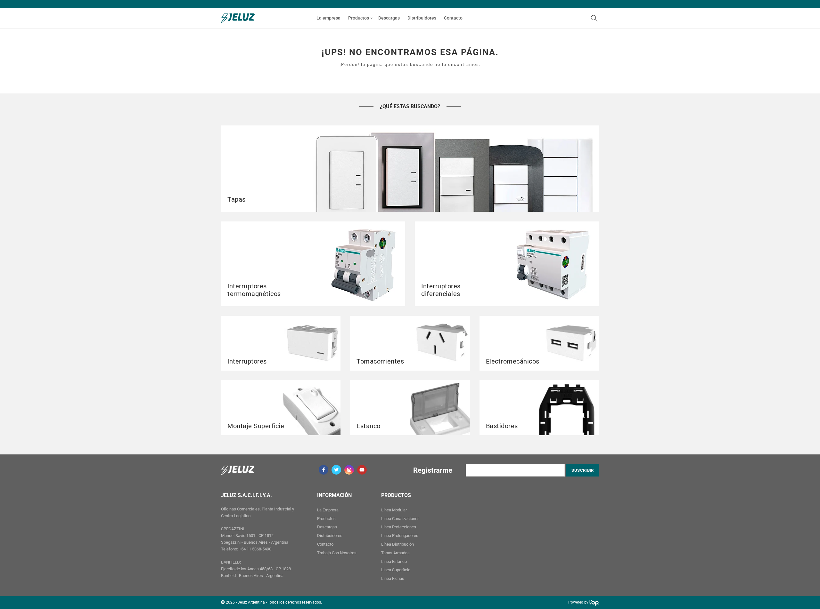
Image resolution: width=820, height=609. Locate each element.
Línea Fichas (392, 578)
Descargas (389, 17)
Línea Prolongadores (399, 535)
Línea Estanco (394, 561)
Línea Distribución (397, 544)
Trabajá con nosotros (337, 552)
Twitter (336, 470)
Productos (358, 17)
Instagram (349, 470)
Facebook (323, 470)
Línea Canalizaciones (400, 518)
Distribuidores (421, 17)
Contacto (453, 17)
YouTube (362, 470)
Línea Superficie (395, 569)
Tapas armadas (395, 552)
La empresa (328, 17)
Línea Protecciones (398, 527)
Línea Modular (394, 510)
